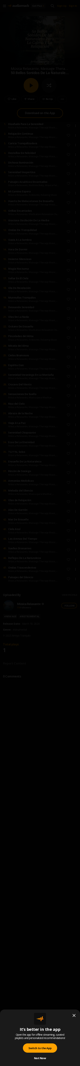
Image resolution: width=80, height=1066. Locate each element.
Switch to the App (40, 1048)
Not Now (40, 1058)
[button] (40, 533)
